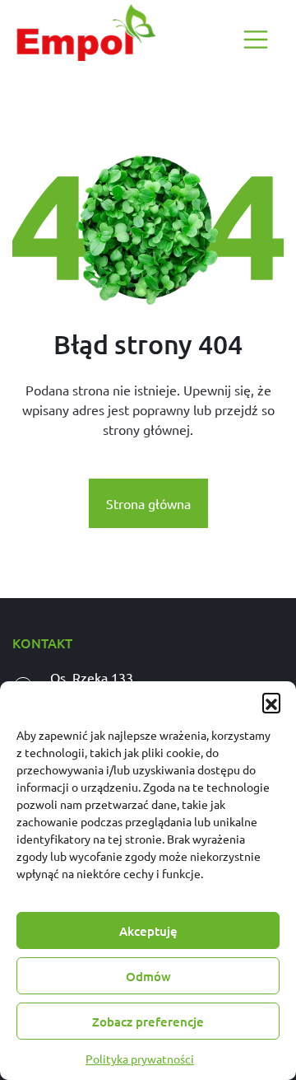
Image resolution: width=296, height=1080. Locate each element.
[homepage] (84, 32)
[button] (271, 702)
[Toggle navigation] (256, 39)
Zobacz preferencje (148, 1021)
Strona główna (148, 503)
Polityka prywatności (140, 1058)
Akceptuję (148, 931)
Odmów (148, 976)
